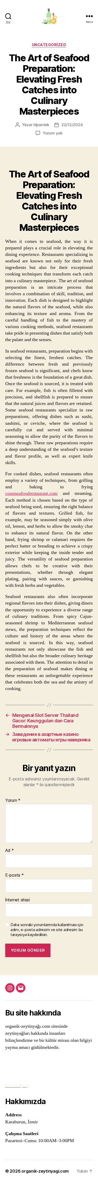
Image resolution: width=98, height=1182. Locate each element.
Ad (9, 850)
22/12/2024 (72, 124)
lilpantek (41, 124)
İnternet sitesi (17, 900)
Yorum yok (52, 133)
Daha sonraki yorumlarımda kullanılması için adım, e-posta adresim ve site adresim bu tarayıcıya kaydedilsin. (46, 929)
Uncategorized (49, 44)
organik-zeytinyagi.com (45, 1171)
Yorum (12, 800)
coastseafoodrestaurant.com (31, 493)
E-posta (14, 875)
